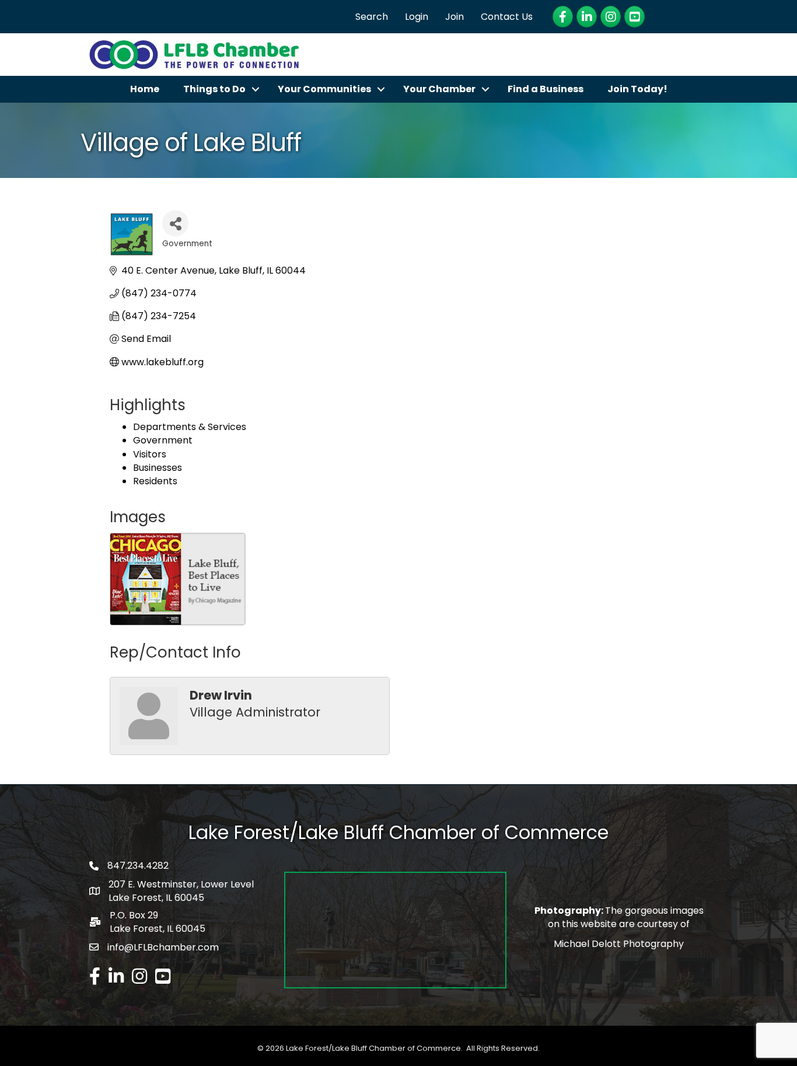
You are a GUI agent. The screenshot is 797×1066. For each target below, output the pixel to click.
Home (144, 89)
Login (416, 16)
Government (163, 440)
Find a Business (545, 89)
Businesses (157, 467)
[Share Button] (175, 223)
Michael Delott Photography (619, 943)
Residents (155, 481)
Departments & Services (189, 427)
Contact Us (507, 16)
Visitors (149, 454)
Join (454, 16)
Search (371, 16)
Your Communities (324, 89)
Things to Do (214, 89)
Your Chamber (439, 89)
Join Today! (637, 89)
